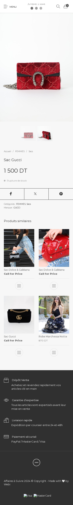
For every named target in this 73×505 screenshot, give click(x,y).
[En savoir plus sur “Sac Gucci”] (19, 353)
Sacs (31, 151)
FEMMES (20, 151)
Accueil (7, 151)
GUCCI (17, 207)
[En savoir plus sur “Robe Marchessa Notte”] (54, 353)
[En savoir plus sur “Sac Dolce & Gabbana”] (19, 286)
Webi (7, 484)
